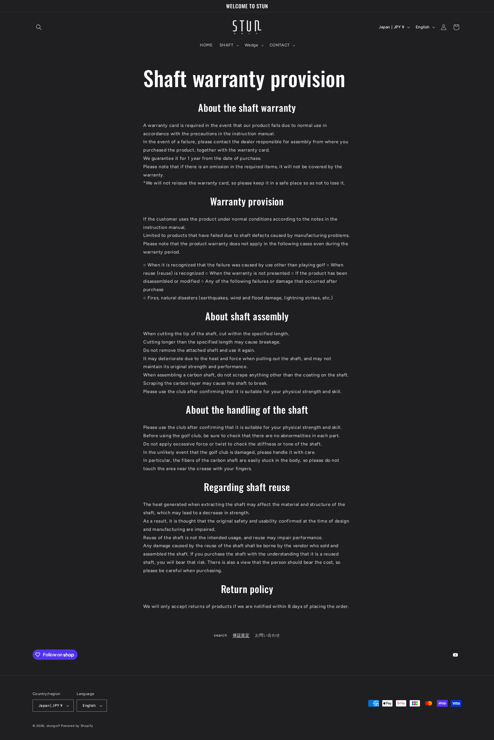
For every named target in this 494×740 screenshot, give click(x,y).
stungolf (53, 726)
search (220, 635)
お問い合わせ (267, 635)
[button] (39, 27)
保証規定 (241, 635)
